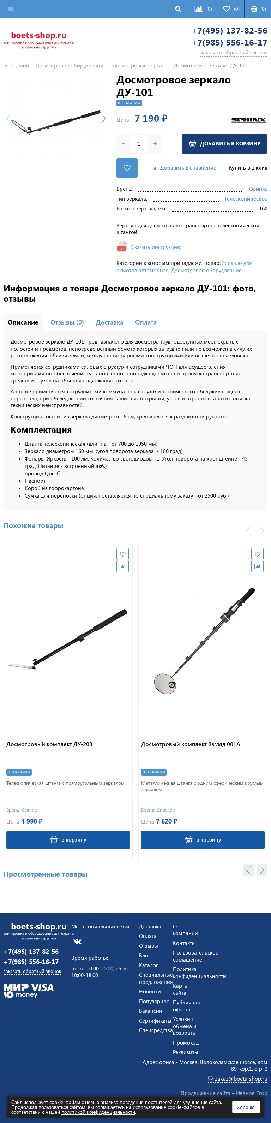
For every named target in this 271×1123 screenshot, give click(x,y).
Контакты (184, 942)
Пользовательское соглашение (195, 956)
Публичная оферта (186, 1006)
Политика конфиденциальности (199, 972)
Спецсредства (156, 1030)
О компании (185, 930)
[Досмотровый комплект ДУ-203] (68, 639)
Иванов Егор (251, 1093)
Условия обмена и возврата (185, 1025)
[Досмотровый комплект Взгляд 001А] (203, 639)
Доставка (150, 926)
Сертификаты (155, 1020)
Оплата (148, 935)
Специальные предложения (156, 978)
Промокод (186, 1042)
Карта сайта (180, 989)
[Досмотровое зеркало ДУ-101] (56, 120)
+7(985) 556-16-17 (229, 42)
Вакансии (150, 1010)
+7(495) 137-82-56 (229, 30)
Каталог (148, 965)
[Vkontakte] (77, 941)
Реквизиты (185, 1052)
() (263, 8)
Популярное (154, 1001)
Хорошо (246, 1107)
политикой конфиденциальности (98, 1112)
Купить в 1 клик (248, 167)
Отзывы (148, 945)
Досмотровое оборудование (206, 270)
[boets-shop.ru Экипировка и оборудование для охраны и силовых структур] (39, 39)
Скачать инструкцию (156, 246)
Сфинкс (258, 188)
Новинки (150, 991)
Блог (144, 955)
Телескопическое (245, 198)
